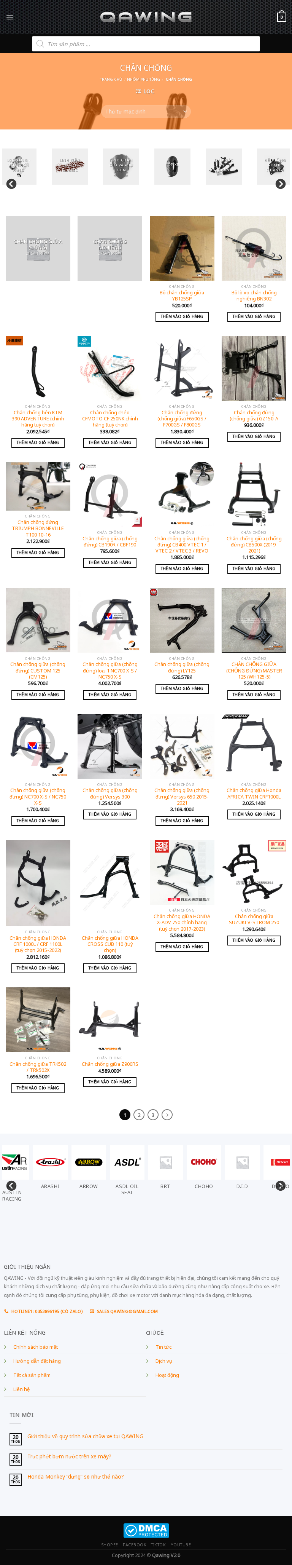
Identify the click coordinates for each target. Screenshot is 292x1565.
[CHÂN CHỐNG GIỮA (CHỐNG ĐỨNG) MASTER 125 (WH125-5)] (254, 620)
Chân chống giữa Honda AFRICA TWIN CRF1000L (254, 793)
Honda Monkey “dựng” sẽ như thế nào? (75, 1477)
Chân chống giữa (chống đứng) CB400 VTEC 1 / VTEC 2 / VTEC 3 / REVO (181, 545)
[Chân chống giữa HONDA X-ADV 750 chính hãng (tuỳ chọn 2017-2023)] (182, 872)
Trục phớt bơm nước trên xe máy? (69, 1456)
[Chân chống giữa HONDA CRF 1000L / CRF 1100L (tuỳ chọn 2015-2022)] (38, 883)
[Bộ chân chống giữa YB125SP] (182, 248)
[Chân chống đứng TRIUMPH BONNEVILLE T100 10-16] (38, 486)
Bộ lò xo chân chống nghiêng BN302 (254, 296)
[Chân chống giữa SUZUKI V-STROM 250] (254, 872)
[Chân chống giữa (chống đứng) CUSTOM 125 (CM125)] (38, 620)
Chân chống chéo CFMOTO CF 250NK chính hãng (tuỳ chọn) (110, 419)
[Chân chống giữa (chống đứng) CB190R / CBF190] (110, 494)
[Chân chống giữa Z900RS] (110, 1019)
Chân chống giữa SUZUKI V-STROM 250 (254, 919)
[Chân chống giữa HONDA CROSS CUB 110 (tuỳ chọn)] (110, 883)
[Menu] (10, 17)
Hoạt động (167, 1375)
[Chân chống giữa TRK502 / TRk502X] (38, 1019)
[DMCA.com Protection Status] (146, 1530)
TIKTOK (158, 1544)
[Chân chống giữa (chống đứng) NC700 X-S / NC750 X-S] (38, 746)
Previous (9, 182)
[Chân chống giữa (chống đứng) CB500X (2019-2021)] (254, 494)
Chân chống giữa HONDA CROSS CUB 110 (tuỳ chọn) (110, 944)
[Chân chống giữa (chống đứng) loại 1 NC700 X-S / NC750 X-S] (110, 620)
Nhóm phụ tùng (143, 79)
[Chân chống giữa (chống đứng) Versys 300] (110, 746)
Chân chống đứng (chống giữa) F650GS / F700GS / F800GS (181, 419)
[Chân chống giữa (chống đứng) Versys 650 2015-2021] (182, 746)
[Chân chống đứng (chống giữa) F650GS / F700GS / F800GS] (182, 368)
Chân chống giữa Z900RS (110, 1064)
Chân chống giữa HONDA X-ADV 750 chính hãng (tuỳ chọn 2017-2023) (182, 922)
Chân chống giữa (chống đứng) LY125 (181, 667)
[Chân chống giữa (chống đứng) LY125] (182, 620)
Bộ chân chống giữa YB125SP (182, 296)
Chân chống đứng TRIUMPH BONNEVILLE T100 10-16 (38, 528)
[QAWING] (146, 17)
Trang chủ (111, 79)
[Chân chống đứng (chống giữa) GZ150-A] (254, 368)
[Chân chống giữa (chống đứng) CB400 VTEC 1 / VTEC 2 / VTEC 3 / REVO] (182, 494)
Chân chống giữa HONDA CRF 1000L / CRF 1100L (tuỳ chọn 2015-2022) (38, 944)
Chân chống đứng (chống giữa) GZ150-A (254, 416)
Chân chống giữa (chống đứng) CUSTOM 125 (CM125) (37, 670)
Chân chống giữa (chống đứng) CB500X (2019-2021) (254, 545)
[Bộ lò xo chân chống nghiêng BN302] (254, 248)
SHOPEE (109, 1544)
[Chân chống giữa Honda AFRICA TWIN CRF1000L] (254, 746)
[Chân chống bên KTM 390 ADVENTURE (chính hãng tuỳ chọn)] (38, 368)
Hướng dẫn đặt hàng (37, 1361)
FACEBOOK (134, 1544)
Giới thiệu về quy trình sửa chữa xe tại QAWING (85, 1436)
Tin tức (163, 1347)
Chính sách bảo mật (35, 1347)
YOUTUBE (181, 1544)
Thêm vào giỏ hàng (182, 316)
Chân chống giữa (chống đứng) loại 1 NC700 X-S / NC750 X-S (110, 670)
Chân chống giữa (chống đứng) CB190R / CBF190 (110, 542)
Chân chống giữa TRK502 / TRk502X (38, 1067)
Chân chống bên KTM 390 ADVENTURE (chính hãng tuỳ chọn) (38, 419)
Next (278, 182)
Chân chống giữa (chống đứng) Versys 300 (110, 793)
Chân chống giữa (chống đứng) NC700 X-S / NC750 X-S (38, 796)
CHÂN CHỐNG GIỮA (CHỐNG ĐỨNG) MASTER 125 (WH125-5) (254, 670)
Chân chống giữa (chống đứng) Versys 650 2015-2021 (181, 796)
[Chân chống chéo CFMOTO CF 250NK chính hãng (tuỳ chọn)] (110, 368)
